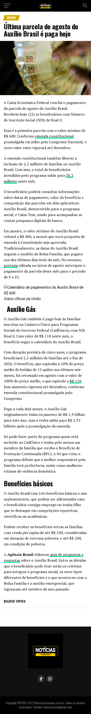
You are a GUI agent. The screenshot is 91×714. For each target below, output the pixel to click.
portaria (11, 265)
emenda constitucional (54, 136)
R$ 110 (75, 381)
